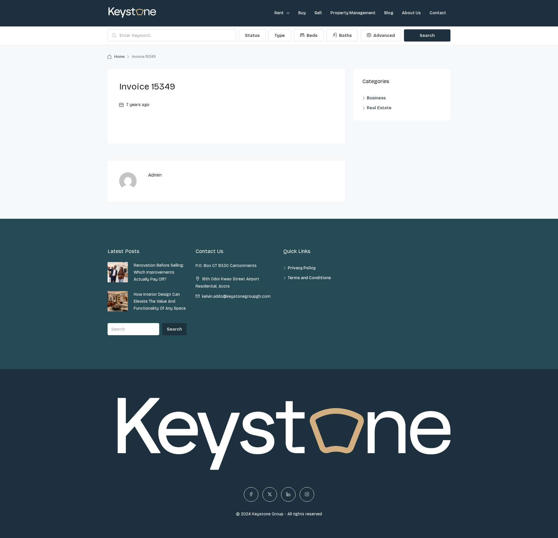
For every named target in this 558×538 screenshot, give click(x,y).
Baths (345, 35)
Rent (279, 12)
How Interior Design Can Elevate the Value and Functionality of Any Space (160, 301)
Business (376, 98)
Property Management (352, 12)
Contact (438, 12)
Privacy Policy (302, 268)
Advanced (383, 35)
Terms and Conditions (309, 277)
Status (252, 35)
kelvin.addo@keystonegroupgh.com (236, 296)
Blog (388, 12)
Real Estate (379, 107)
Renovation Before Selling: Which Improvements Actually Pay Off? (159, 272)
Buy (302, 12)
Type (280, 35)
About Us (411, 12)
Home (119, 56)
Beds (311, 35)
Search (427, 35)
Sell (318, 12)
